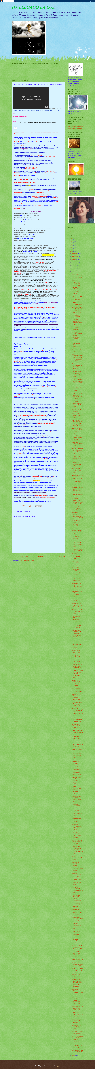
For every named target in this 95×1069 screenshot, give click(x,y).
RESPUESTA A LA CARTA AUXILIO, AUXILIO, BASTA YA (77, 381)
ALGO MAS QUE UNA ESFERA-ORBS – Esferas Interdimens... (76, 834)
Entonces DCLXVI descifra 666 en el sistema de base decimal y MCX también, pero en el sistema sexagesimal (36, 324)
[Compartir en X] (38, 506)
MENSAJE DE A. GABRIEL (76, 410)
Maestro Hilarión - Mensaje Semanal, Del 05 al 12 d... (77, 964)
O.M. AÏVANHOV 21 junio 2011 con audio (77, 470)
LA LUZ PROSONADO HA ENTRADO (77, 744)
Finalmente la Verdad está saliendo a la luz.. (77, 863)
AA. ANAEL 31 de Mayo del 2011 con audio (76, 1020)
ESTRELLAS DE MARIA (76, 292)
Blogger (58, 1066)
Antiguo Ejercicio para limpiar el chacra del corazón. (76, 756)
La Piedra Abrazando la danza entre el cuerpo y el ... (76, 344)
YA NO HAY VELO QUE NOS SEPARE (77, 388)
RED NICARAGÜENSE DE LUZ (21, 112)
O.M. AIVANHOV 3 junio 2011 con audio (77, 940)
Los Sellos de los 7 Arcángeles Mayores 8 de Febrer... (77, 374)
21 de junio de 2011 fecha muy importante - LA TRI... (77, 593)
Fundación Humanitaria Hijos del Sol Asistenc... (77, 874)
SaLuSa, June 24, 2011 (76, 350)
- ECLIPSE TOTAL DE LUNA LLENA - (77, 732)
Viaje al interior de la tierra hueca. (77, 773)
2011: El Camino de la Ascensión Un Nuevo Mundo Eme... (77, 450)
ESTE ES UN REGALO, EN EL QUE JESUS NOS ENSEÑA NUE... (77, 422)
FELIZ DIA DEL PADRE (76, 557)
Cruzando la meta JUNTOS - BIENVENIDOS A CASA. (77, 798)
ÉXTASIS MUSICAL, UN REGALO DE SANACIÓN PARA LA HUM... (77, 396)
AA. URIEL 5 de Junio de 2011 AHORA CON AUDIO (76, 954)
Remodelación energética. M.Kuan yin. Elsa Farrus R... (77, 911)
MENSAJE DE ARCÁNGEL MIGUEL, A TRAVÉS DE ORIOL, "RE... (76, 1000)
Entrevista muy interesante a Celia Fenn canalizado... (77, 689)
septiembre (75, 263)
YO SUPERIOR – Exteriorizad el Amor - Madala (76, 725)
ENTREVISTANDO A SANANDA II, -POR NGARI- (77, 625)
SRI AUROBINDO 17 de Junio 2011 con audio (77, 531)
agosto (74, 266)
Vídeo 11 (18, 497)
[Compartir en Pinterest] (41, 506)
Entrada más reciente (20, 556)
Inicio (40, 556)
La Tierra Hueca (76, 769)
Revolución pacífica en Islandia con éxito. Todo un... (77, 819)
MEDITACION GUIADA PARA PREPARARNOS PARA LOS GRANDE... (77, 983)
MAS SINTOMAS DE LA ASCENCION (77, 1051)
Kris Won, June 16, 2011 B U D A (77, 599)
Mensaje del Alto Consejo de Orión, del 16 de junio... (77, 605)
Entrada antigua (59, 556)
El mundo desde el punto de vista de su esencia (77, 904)
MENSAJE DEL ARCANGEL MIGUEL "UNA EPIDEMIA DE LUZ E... (76, 524)
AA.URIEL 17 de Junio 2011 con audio (76, 562)
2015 (71, 239)
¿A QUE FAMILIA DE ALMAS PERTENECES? (77, 947)
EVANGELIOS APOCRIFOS (76, 316)
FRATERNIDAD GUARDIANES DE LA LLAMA (77, 918)
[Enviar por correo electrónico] (36, 506)
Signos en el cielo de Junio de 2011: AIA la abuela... (77, 1008)
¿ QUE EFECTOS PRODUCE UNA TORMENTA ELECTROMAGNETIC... (77, 849)
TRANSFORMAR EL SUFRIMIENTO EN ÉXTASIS (77, 1045)
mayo (73, 1055)
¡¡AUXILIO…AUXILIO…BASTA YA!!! (77, 443)
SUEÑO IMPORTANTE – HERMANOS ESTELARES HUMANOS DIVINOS (77, 284)
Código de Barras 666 (31, 388)
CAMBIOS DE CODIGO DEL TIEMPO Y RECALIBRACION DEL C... (77, 633)
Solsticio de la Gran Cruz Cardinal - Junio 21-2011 (77, 508)
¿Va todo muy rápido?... (75, 328)
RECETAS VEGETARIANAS (77, 303)
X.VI (44, 317)
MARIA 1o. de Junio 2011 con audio (77, 1032)
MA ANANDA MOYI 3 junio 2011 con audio (77, 970)
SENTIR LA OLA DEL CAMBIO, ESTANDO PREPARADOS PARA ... (76, 790)
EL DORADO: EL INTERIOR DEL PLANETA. (77, 738)
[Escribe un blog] (37, 506)
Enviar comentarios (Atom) (27, 560)
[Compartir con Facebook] (40, 506)
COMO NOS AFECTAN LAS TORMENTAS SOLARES (76, 764)
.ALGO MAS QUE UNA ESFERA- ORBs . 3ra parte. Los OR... (77, 826)
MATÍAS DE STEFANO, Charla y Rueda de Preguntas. (77, 682)
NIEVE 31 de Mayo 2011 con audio (77, 975)
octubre (74, 259)
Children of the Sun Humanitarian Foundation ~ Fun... (77, 933)
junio (73, 272)
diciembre (75, 253)
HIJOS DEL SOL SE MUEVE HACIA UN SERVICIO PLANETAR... (77, 1038)
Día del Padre (75, 553)
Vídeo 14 (33, 497)
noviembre (75, 256)
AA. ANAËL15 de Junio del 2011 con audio (77, 544)
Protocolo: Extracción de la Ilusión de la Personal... (77, 366)
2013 (71, 245)
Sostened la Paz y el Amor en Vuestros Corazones (77, 437)
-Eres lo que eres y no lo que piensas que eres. (77, 645)
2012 (71, 248)
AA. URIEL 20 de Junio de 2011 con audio (77, 482)
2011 (71, 251)
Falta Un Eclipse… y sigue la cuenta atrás (77, 415)
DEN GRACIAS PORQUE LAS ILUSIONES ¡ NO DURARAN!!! (77, 618)
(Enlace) (23, 208)
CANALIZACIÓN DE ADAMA (77, 869)
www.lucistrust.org (30, 477)
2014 (71, 242)
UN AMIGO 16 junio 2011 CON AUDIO (77, 550)
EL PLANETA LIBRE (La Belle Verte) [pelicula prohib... (77, 403)
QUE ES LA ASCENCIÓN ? (76, 656)
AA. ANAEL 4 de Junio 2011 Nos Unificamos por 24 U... (77, 889)
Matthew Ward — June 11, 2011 (76, 651)
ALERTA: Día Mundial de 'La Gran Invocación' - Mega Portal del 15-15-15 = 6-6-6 (36, 110)
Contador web (70, 231)
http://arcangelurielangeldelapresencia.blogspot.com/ (75, 127)
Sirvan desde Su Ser (77, 959)
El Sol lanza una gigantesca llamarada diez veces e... (76, 881)
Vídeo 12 (23, 497)
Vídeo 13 (28, 497)
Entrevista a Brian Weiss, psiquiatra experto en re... (77, 703)
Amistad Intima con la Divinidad (77, 814)
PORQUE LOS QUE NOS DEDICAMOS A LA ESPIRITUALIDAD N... (77, 492)
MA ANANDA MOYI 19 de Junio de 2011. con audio (77, 476)
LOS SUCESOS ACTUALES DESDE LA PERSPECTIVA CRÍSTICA (76, 570)
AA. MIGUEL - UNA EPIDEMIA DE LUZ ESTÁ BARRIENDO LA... (77, 674)
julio (73, 269)
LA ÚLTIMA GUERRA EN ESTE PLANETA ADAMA (77, 322)
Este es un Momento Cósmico (77, 750)
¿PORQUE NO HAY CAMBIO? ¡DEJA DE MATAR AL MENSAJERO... (77, 309)
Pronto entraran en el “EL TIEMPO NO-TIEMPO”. (77, 665)
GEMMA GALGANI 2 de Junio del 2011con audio (77, 578)
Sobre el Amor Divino (75, 640)
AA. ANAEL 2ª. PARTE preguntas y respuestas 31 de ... (77, 991)
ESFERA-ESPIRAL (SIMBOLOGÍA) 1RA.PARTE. (77, 841)
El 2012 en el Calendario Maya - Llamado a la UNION (77, 925)
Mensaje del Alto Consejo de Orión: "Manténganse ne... (77, 430)
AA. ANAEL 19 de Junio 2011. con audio (76, 458)
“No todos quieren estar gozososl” (77, 660)
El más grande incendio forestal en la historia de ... (77, 275)
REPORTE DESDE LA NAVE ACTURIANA (77, 297)
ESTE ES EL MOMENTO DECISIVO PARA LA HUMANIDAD (77, 515)
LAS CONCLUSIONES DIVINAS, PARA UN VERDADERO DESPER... (77, 357)
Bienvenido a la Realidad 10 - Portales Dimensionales (76, 897)
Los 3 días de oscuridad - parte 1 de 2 (77, 464)
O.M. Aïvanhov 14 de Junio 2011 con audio (77, 611)
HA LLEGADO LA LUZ (33, 7)
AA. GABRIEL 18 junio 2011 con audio (76, 538)
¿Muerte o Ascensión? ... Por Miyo (77, 857)
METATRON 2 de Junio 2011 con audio (76, 1026)
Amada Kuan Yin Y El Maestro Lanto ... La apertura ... (77, 719)
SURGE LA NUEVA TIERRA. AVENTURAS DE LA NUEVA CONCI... (77, 780)
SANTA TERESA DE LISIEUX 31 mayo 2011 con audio (77, 1014)
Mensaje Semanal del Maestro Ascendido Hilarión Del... (76, 696)
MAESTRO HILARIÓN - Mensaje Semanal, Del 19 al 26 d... (77, 501)
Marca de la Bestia (34, 398)
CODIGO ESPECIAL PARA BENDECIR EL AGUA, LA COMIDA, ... (77, 335)
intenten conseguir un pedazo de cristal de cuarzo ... (77, 585)
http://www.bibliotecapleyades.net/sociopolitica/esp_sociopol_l (30, 492)
